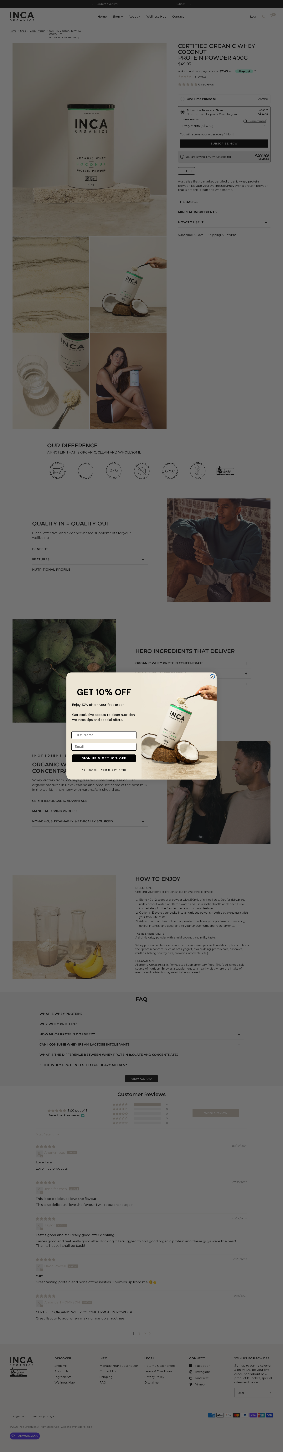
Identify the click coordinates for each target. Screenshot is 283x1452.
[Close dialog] (212, 676)
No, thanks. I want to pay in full (104, 770)
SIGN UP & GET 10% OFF (104, 758)
